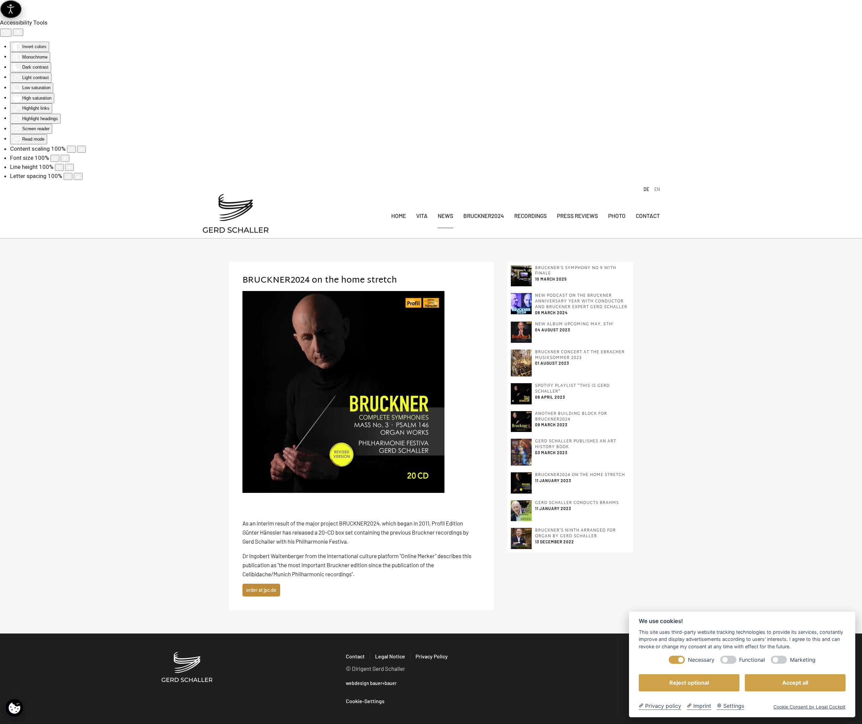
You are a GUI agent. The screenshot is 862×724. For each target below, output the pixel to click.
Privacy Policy (432, 656)
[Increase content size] (81, 149)
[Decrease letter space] (68, 176)
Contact (648, 215)
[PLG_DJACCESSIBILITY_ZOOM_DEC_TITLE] (71, 149)
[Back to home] (235, 215)
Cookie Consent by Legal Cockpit (809, 707)
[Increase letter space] (78, 176)
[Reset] (5, 33)
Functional (752, 660)
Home (398, 215)
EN (657, 189)
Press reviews (577, 215)
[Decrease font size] (55, 158)
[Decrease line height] (59, 167)
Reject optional (689, 682)
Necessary (701, 660)
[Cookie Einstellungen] (14, 707)
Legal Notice (390, 656)
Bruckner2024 (483, 215)
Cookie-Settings (365, 701)
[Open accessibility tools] (11, 9)
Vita (422, 215)
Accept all (795, 682)
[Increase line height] (69, 167)
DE (646, 189)
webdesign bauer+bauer (371, 683)
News (445, 215)
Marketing (803, 660)
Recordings (530, 215)
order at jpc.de (261, 590)
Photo (617, 215)
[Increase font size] (65, 158)
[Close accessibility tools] (18, 32)
